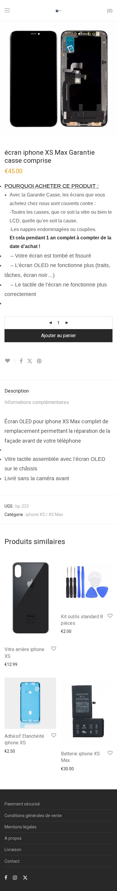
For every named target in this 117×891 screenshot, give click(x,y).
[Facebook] (5, 877)
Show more (12, 664)
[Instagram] (15, 877)
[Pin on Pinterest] (39, 361)
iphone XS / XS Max (44, 514)
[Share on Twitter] (29, 361)
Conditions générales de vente (33, 815)
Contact (12, 861)
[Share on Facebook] (21, 361)
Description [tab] (16, 391)
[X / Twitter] (25, 877)
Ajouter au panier (58, 335)
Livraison (12, 849)
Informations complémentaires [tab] (36, 402)
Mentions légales (20, 827)
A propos (13, 838)
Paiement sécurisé (22, 804)
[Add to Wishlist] (9, 360)
